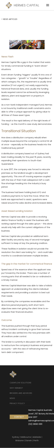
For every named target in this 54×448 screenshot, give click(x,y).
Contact (19, 416)
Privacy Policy (17, 403)
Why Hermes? (16, 388)
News (12, 398)
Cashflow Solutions (20, 382)
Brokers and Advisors (21, 393)
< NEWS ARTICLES (9, 19)
